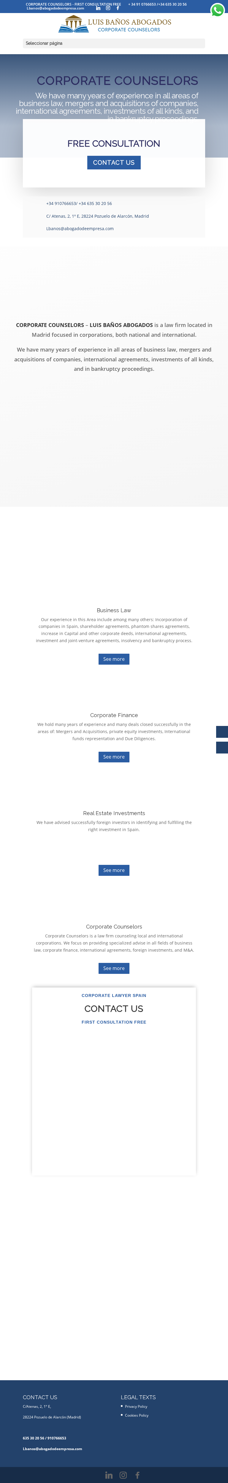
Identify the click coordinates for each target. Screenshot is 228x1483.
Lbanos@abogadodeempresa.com (80, 228)
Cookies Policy (136, 1415)
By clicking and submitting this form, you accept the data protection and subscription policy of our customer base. (104, 1163)
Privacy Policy (121, 1166)
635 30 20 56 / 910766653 (44, 1438)
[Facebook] (118, 8)
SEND (173, 1178)
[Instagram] (108, 8)
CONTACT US (114, 162)
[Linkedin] (98, 8)
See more (114, 659)
